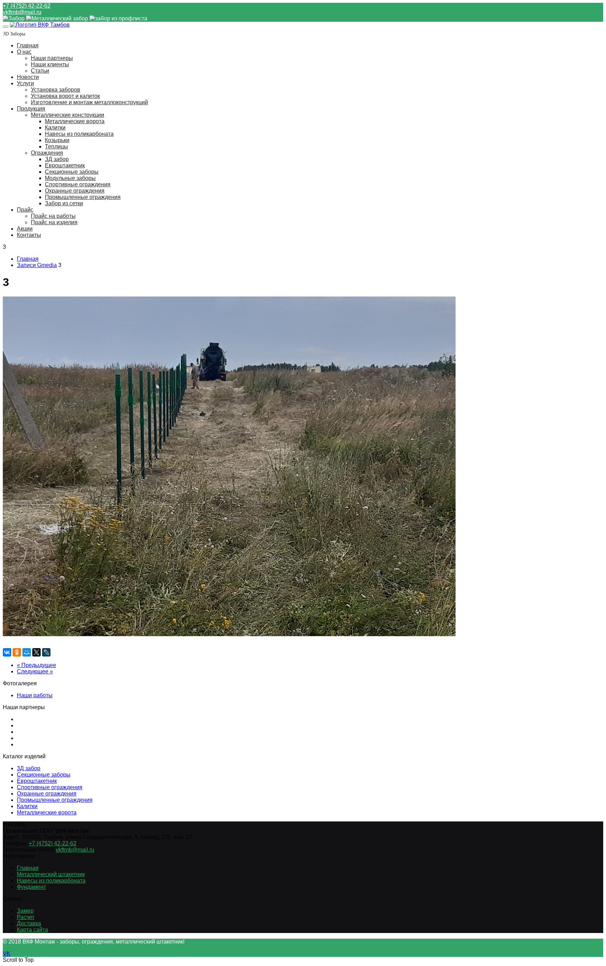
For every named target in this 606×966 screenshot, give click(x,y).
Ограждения (47, 153)
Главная (28, 45)
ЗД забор (57, 159)
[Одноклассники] (17, 652)
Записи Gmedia (37, 265)
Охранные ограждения (75, 191)
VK (7, 954)
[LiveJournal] (46, 652)
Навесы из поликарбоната (79, 134)
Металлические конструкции (67, 115)
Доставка (29, 923)
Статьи (40, 71)
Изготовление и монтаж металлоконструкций (89, 102)
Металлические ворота (75, 121)
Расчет (25, 917)
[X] (36, 652)
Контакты (29, 235)
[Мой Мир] (26, 652)
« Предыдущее (36, 665)
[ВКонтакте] (7, 652)
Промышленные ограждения (83, 197)
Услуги (25, 83)
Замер (25, 911)
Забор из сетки (64, 203)
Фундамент (31, 887)
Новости (28, 77)
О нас (24, 52)
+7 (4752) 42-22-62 (26, 6)
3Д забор (28, 768)
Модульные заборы (70, 178)
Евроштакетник (65, 165)
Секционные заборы (72, 172)
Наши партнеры (52, 58)
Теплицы (56, 146)
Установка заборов (55, 90)
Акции (25, 229)
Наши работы (35, 695)
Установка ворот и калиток (65, 96)
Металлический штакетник (51, 874)
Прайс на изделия (54, 222)
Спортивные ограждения (77, 184)
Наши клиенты (50, 64)
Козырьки (57, 140)
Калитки (55, 128)
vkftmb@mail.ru (22, 12)
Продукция (31, 109)
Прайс (25, 210)
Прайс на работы (53, 216)
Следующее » (35, 671)
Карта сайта (32, 930)
